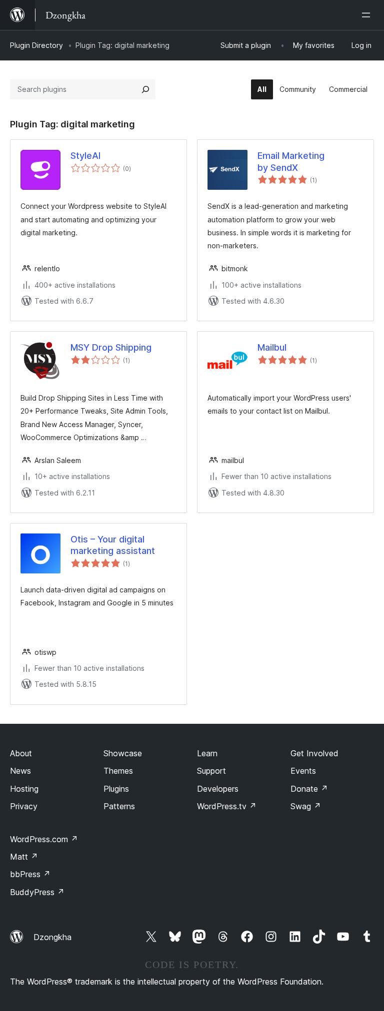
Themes (118, 771)
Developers (217, 789)
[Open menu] (368, 15)
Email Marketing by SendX (291, 161)
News (20, 771)
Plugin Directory (36, 45)
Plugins (116, 789)
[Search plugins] (146, 89)
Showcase (123, 753)
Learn (207, 753)
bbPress (30, 874)
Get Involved (314, 753)
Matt (24, 857)
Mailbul (272, 347)
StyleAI (85, 155)
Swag (305, 806)
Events (303, 771)
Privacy (24, 806)
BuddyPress (37, 892)
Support (211, 771)
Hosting (24, 789)
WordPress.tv (226, 806)
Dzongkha (53, 937)
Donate (309, 789)
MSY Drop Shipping (111, 347)
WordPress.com (44, 839)
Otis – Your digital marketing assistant (112, 545)
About (21, 753)
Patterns (119, 806)
